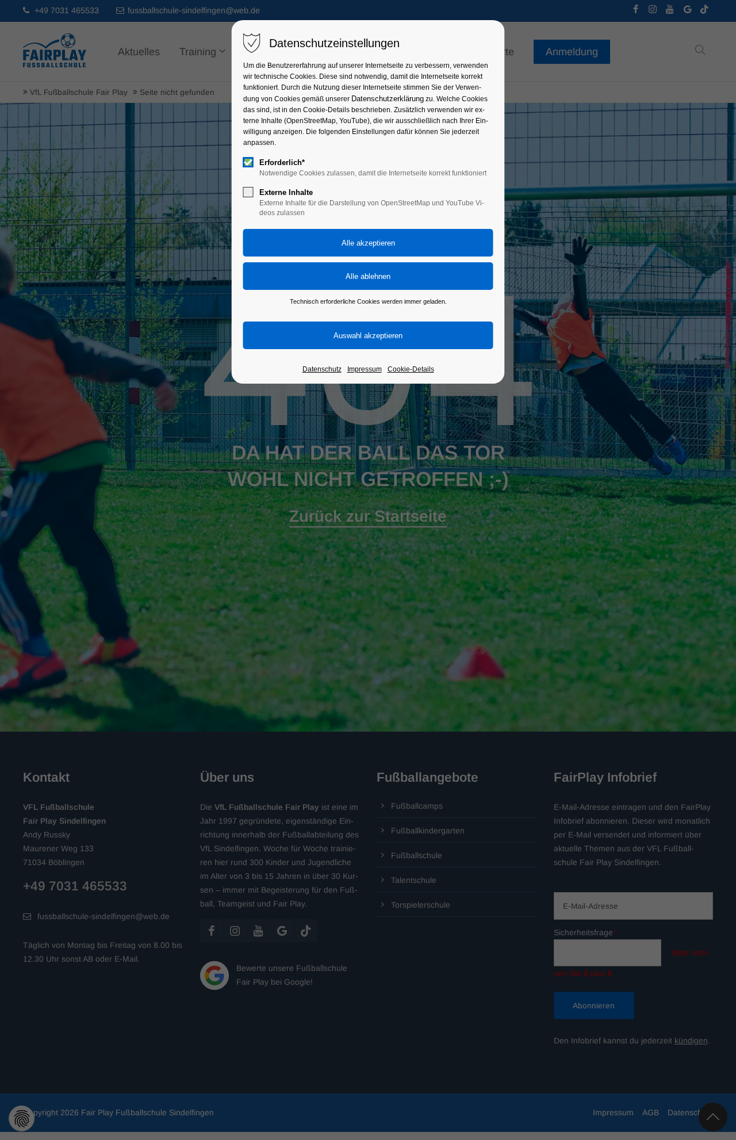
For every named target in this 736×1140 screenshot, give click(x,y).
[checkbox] (248, 162)
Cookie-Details (411, 369)
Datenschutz (322, 369)
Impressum (364, 369)
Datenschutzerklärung (387, 98)
